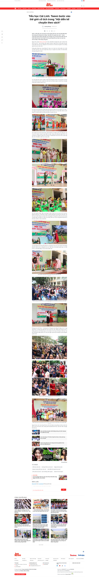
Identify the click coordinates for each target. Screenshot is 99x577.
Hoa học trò (18, 554)
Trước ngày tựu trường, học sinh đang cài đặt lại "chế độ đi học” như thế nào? (22, 511)
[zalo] (65, 566)
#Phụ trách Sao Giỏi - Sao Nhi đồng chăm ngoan (42, 471)
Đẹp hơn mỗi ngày (41, 8)
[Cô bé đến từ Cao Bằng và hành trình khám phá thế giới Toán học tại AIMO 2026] (41, 533)
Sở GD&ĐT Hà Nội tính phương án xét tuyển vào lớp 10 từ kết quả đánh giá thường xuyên (59, 511)
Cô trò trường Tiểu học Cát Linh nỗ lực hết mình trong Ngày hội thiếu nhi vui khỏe (45, 477)
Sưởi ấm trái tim (55, 558)
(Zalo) (36, 564)
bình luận (54, 31)
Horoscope (79, 8)
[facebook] (82, 1)
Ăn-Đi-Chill (57, 8)
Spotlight (73, 8)
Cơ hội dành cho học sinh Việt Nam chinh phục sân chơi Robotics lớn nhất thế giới (59, 526)
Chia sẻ (2, 34)
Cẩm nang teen (71, 558)
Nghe (2, 31)
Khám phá (24, 8)
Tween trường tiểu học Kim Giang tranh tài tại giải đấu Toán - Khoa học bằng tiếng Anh (52, 443)
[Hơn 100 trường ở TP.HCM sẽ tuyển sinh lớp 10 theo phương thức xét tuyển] (36, 438)
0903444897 (46, 564)
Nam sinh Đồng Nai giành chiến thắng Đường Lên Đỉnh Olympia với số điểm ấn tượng (53, 432)
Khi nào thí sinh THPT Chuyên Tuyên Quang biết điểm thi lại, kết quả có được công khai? (59, 540)
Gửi (63, 489)
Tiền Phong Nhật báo (51, 0)
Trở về (2, 43)
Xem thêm (83, 8)
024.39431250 (18, 566)
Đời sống (19, 8)
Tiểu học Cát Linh (42, 41)
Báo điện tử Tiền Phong (49, 5)
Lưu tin (2, 37)
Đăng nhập (34, 483)
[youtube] (83, 1)
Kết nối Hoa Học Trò (41, 560)
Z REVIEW (68, 8)
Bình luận (2, 40)
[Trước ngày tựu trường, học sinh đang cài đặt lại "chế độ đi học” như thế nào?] (23, 504)
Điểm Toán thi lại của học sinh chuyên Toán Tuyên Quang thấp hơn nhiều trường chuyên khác (23, 540)
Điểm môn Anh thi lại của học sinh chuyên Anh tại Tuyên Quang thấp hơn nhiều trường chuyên (40, 526)
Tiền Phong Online (42, 0)
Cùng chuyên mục (21, 497)
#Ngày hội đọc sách (58, 467)
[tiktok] (63, 565)
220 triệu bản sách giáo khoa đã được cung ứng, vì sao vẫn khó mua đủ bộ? (23, 526)
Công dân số (24, 560)
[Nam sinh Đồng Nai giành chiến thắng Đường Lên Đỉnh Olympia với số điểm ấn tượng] (36, 432)
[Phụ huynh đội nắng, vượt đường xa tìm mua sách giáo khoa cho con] (41, 504)
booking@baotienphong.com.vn (35, 565)
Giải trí (29, 8)
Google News (71, 12)
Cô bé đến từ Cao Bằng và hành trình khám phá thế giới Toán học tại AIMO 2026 (41, 540)
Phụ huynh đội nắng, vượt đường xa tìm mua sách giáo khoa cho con (41, 510)
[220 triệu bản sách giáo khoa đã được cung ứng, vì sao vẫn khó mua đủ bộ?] (23, 519)
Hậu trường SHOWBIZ (50, 8)
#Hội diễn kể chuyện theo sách (54, 469)
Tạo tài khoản (40, 483)
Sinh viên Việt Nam (60, 0)
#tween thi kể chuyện (58, 471)
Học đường (34, 8)
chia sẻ (45, 31)
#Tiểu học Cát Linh (36, 467)
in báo (52, 31)
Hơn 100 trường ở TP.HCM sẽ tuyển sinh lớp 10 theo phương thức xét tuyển (52, 438)
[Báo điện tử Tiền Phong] (73, 555)
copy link (49, 31)
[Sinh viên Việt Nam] (81, 555)
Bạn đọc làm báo (21, 574)
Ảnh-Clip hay (63, 8)
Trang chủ (15, 8)
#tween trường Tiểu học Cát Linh (39, 469)
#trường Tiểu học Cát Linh (47, 467)
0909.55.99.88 (32, 564)
